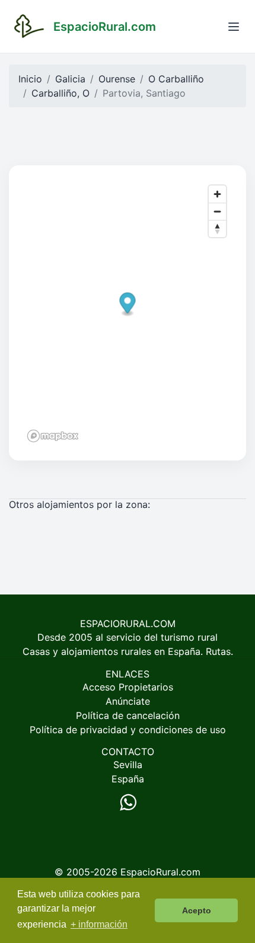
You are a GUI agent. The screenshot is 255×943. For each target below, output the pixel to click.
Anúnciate (128, 701)
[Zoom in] (217, 194)
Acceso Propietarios (127, 687)
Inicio (30, 79)
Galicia (70, 79)
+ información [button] (99, 924)
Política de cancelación (128, 715)
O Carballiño (176, 79)
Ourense (116, 79)
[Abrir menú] (234, 27)
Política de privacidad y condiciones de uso (128, 730)
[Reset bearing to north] (217, 228)
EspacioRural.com (160, 872)
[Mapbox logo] (53, 436)
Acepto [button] (196, 910)
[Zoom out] (217, 211)
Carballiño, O (60, 93)
